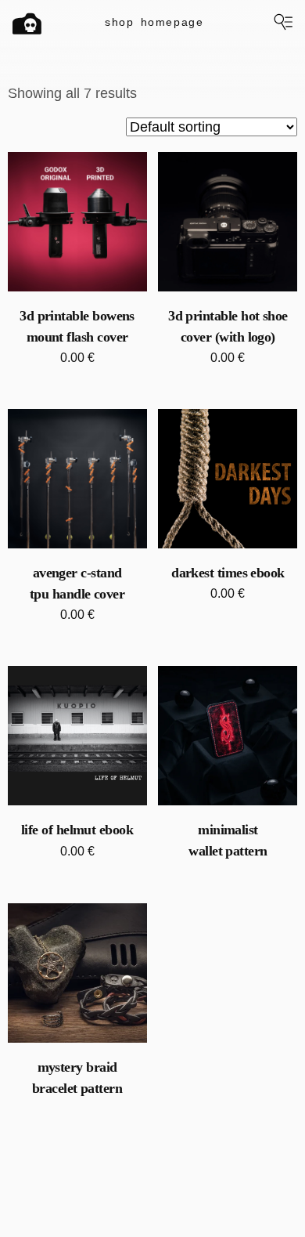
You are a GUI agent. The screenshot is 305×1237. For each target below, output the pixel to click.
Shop (119, 22)
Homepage (172, 22)
